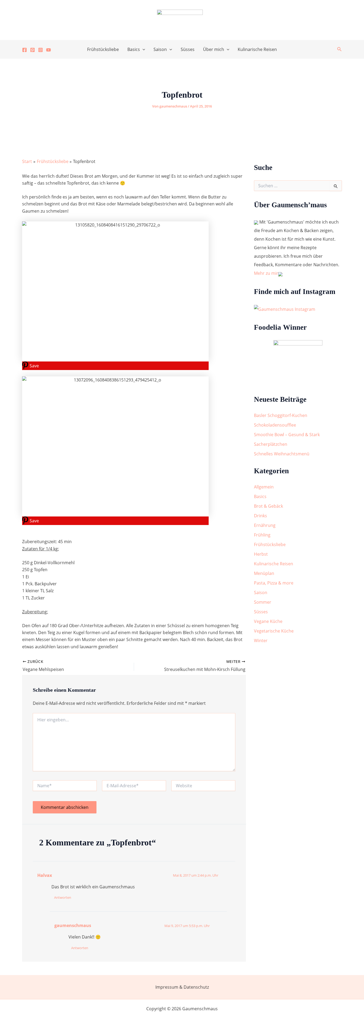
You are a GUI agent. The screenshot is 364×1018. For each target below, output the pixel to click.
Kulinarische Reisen (257, 49)
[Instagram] (40, 49)
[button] (142, 49)
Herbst (261, 554)
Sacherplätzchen (270, 444)
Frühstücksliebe (103, 49)
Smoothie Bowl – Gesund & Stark (287, 435)
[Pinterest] (32, 49)
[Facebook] (24, 49)
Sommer (262, 602)
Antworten (62, 897)
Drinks (260, 516)
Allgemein (264, 487)
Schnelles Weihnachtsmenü (281, 454)
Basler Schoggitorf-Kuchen (280, 415)
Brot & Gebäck (268, 506)
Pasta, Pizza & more (273, 583)
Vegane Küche (268, 621)
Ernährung (265, 525)
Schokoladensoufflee (275, 425)
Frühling (262, 535)
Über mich (213, 49)
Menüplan (264, 573)
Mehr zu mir (266, 273)
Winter (261, 640)
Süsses (188, 49)
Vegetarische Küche (274, 631)
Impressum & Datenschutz (182, 987)
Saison (160, 49)
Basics (133, 49)
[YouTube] (48, 49)
